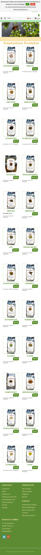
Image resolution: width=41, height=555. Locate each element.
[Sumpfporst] (11, 381)
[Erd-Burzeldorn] (11, 236)
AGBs (4, 491)
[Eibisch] (30, 55)
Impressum (6, 489)
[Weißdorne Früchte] (30, 417)
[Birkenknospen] (30, 381)
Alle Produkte (26, 489)
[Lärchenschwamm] (11, 55)
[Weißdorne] (30, 91)
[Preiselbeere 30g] (30, 236)
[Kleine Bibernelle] (30, 345)
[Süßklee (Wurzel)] (11, 164)
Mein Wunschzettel (28, 515)
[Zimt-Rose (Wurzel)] (11, 91)
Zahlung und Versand (9, 497)
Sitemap (5, 507)
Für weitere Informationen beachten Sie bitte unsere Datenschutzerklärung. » (20, 8)
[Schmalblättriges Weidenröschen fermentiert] (30, 127)
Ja (27, 4)
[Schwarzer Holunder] (11, 127)
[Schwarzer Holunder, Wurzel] (11, 454)
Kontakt (4, 505)
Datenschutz (6, 494)
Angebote (25, 494)
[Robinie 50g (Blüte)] (30, 309)
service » (35, 11)
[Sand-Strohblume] (30, 454)
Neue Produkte (27, 491)
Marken (24, 497)
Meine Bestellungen (28, 507)
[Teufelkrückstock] (11, 417)
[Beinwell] (30, 272)
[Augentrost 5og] (11, 272)
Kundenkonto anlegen (29, 505)
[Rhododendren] (30, 164)
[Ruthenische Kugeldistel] (11, 309)
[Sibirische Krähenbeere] (30, 200)
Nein (32, 4)
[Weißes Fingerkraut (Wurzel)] (11, 200)
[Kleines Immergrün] (11, 345)
